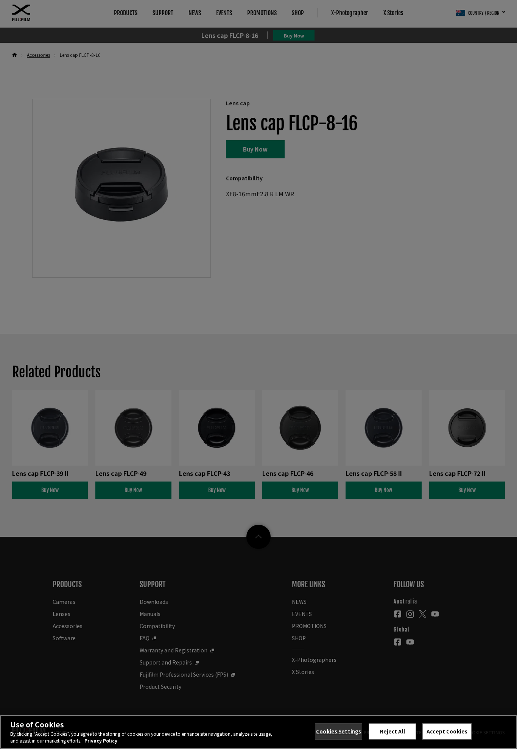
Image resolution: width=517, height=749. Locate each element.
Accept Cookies (447, 731)
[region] (258, 732)
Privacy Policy (100, 740)
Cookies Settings (338, 731)
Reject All (392, 731)
